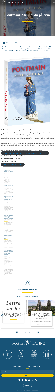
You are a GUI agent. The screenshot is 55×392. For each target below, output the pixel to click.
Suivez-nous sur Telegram (13, 42)
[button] (54, 2)
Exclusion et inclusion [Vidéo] (8, 170)
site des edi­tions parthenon (13, 164)
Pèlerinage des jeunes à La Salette (8, 237)
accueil (15, 38)
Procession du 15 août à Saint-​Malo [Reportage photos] (8, 198)
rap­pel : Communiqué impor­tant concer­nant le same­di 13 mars (25, 153)
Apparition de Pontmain (30, 296)
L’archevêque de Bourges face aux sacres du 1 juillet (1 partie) (8, 253)
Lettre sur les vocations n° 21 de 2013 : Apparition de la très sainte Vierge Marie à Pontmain (13, 315)
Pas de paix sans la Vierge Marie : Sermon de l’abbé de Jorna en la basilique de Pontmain (41, 315)
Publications (21, 38)
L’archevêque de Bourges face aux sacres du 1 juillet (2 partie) (8, 216)
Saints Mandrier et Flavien (8, 186)
